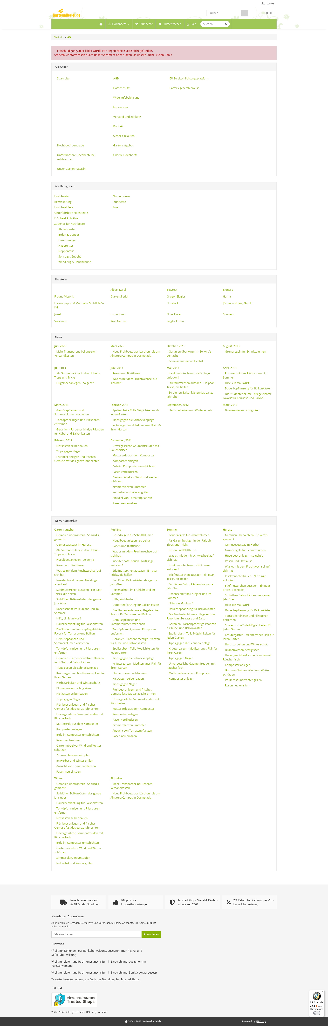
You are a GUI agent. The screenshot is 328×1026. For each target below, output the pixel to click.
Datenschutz (121, 88)
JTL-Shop (261, 1021)
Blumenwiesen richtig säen (241, 410)
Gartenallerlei (119, 296)
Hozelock (173, 303)
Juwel (57, 314)
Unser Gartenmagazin (71, 169)
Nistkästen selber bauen (72, 446)
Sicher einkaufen (124, 136)
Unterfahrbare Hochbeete (71, 213)
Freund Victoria (64, 296)
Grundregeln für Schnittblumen (245, 351)
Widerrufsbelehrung (126, 97)
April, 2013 (229, 368)
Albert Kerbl (118, 290)
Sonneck (228, 314)
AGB (116, 78)
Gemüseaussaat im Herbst (185, 361)
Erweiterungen (67, 240)
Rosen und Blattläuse (126, 373)
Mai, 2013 (173, 368)
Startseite (267, 3)
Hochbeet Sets (63, 207)
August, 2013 (231, 346)
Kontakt (118, 126)
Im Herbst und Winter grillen (130, 492)
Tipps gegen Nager (68, 451)
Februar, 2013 (119, 405)
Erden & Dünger (68, 235)
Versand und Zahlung (127, 117)
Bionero (228, 290)
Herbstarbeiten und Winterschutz (190, 410)
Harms (227, 296)
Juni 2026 (60, 346)
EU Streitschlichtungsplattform (189, 78)
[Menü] (322, 992)
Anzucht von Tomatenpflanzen (132, 498)
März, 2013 (61, 405)
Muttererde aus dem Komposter (133, 455)
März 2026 (117, 346)
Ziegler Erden (175, 321)
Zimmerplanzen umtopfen (129, 487)
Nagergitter (65, 245)
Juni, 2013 (117, 368)
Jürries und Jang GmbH (237, 303)
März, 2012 (230, 405)
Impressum (120, 107)
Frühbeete (119, 202)
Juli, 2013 (60, 368)
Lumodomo (118, 314)
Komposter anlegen (125, 461)
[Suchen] (244, 13)
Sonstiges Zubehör (70, 256)
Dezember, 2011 (121, 440)
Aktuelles (116, 778)
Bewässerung (63, 202)
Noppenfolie (66, 251)
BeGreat (172, 290)
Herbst (227, 529)
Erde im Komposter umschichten (133, 466)
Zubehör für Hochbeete (69, 224)
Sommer (172, 529)
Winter (58, 778)
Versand (102, 1012)
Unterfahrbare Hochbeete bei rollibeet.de (76, 157)
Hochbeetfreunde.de (70, 145)
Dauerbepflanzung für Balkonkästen (247, 388)
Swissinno (60, 321)
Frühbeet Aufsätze (66, 218)
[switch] (316, 1013)
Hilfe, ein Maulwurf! (237, 383)
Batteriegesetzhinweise (184, 88)
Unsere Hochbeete (125, 155)
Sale (115, 207)
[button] (254, 13)
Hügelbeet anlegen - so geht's (75, 383)
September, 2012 (178, 405)
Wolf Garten (118, 321)
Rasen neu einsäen (124, 503)
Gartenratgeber (123, 145)
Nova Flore (174, 314)
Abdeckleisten (67, 229)
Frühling (116, 529)
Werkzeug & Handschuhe (74, 262)
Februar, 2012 (63, 440)
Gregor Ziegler (176, 296)
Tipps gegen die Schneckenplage (133, 420)
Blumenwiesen (121, 196)
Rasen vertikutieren (125, 472)
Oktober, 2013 (176, 346)
